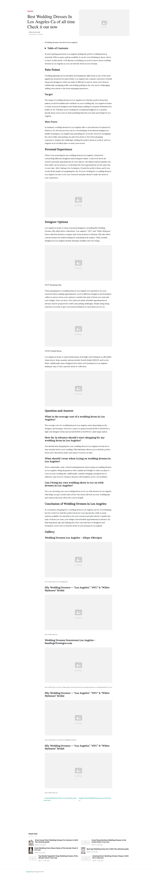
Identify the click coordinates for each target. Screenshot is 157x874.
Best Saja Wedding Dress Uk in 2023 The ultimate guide (108, 849)
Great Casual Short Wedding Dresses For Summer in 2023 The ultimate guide (56, 841)
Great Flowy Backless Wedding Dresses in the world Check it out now (109, 841)
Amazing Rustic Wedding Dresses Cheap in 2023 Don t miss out (110, 857)
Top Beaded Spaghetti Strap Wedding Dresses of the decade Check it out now (58, 857)
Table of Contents (57, 48)
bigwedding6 (29, 871)
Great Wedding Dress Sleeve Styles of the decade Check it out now (56, 849)
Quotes (30, 11)
